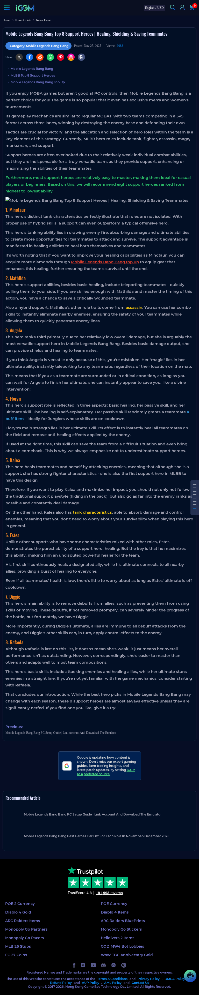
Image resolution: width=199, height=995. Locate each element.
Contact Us (140, 983)
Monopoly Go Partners (26, 929)
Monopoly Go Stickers (121, 929)
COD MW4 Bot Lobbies (122, 946)
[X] (19, 57)
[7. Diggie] (194, 504)
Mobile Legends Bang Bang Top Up (38, 82)
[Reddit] (40, 57)
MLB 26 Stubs (18, 946)
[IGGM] (25, 8)
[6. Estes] (194, 501)
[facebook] (74, 965)
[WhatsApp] (50, 57)
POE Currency (114, 903)
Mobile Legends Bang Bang (32, 69)
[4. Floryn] (194, 494)
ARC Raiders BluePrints (123, 920)
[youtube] (93, 965)
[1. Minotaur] (194, 484)
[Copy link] (81, 57)
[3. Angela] (194, 491)
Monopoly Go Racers (24, 938)
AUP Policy (90, 983)
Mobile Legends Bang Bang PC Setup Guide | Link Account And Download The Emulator (60, 733)
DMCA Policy (175, 979)
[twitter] (83, 965)
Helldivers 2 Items (117, 938)
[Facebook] (29, 57)
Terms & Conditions (112, 979)
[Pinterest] (60, 57)
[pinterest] (123, 965)
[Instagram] (71, 57)
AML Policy (113, 983)
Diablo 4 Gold (18, 912)
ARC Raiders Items (22, 920)
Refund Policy (61, 983)
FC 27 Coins (16, 955)
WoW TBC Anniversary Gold (127, 955)
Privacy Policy (149, 979)
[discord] (103, 965)
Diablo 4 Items (115, 912)
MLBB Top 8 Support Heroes (33, 75)
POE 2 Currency (20, 903)
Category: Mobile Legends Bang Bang (39, 46)
